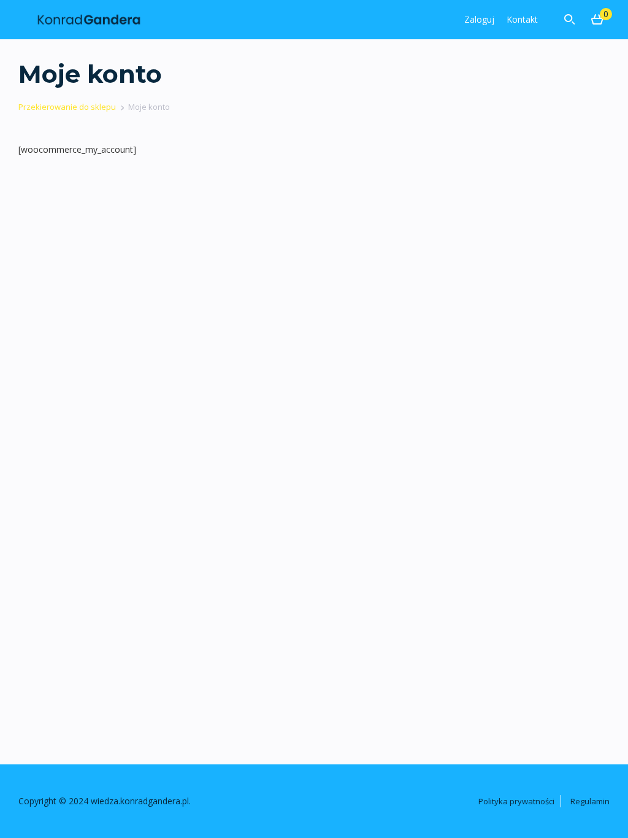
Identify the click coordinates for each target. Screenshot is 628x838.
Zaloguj (479, 19)
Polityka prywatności (516, 801)
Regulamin (590, 801)
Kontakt (522, 19)
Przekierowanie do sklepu (67, 106)
